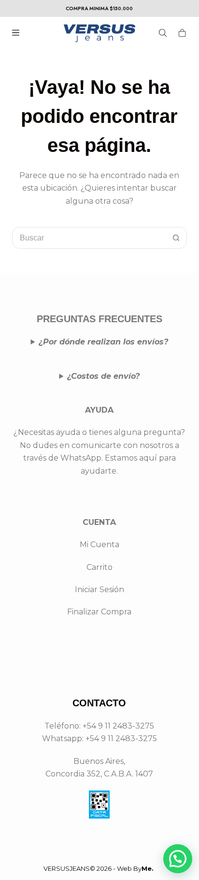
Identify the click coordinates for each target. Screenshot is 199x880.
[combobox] (89, 238)
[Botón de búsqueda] (176, 237)
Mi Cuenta (99, 544)
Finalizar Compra (99, 611)
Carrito (99, 567)
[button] (177, 858)
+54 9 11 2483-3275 (121, 738)
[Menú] (15, 32)
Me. (148, 868)
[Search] (163, 33)
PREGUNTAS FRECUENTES (99, 318)
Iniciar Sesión (99, 589)
